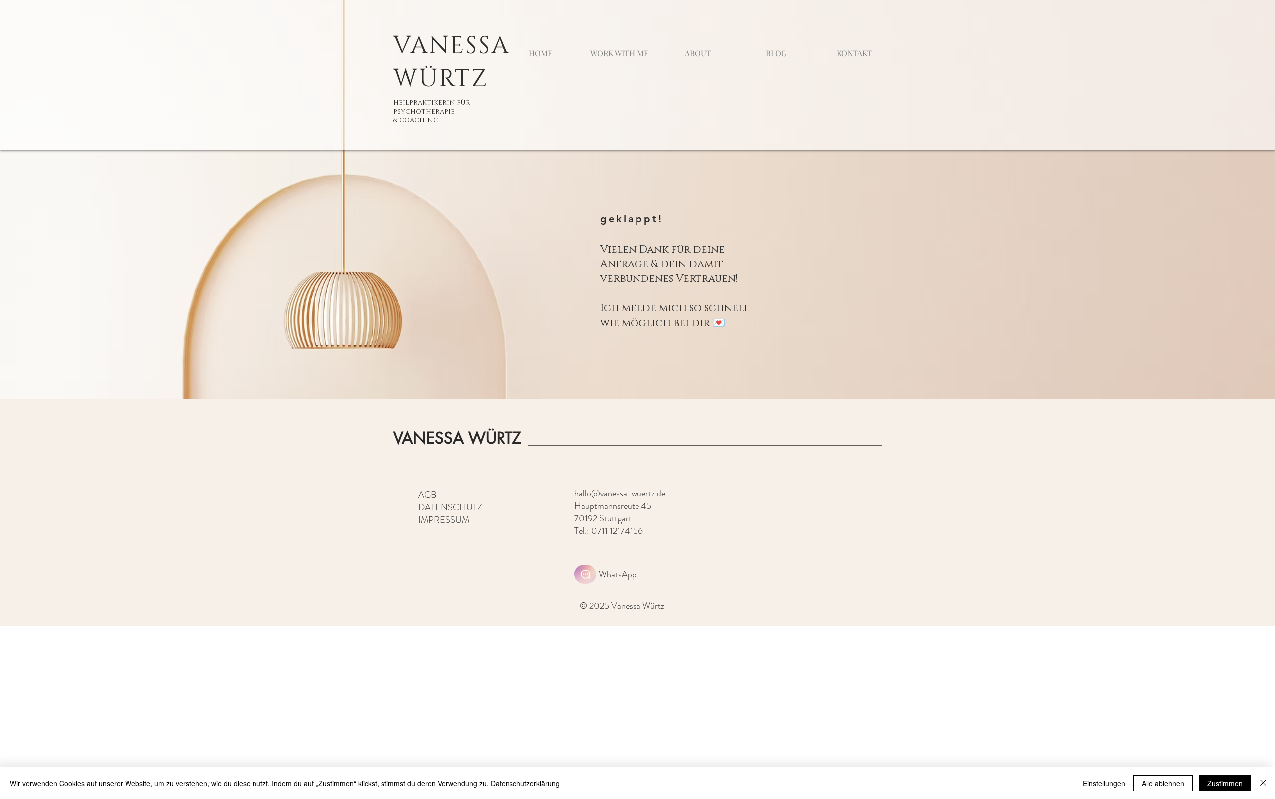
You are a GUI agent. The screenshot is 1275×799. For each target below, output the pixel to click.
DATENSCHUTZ (450, 507)
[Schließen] (1263, 783)
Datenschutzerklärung (525, 783)
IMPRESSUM (443, 519)
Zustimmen (1225, 783)
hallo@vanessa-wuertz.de (619, 493)
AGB (427, 494)
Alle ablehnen (1163, 783)
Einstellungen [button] (1104, 783)
